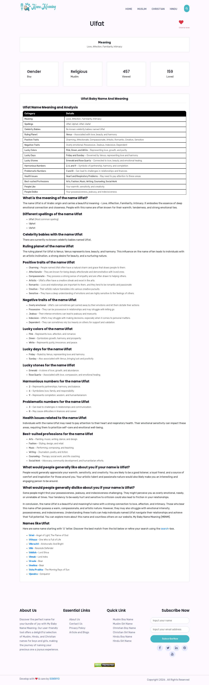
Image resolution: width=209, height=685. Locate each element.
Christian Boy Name (124, 628)
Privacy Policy (77, 628)
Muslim (141, 9)
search (165, 528)
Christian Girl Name (124, 632)
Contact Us (75, 623)
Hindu (173, 9)
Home (128, 9)
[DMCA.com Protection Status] (104, 665)
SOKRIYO (55, 678)
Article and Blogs (79, 632)
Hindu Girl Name (122, 640)
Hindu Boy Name (122, 636)
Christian (158, 9)
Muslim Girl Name (122, 623)
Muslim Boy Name (123, 619)
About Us (74, 619)
